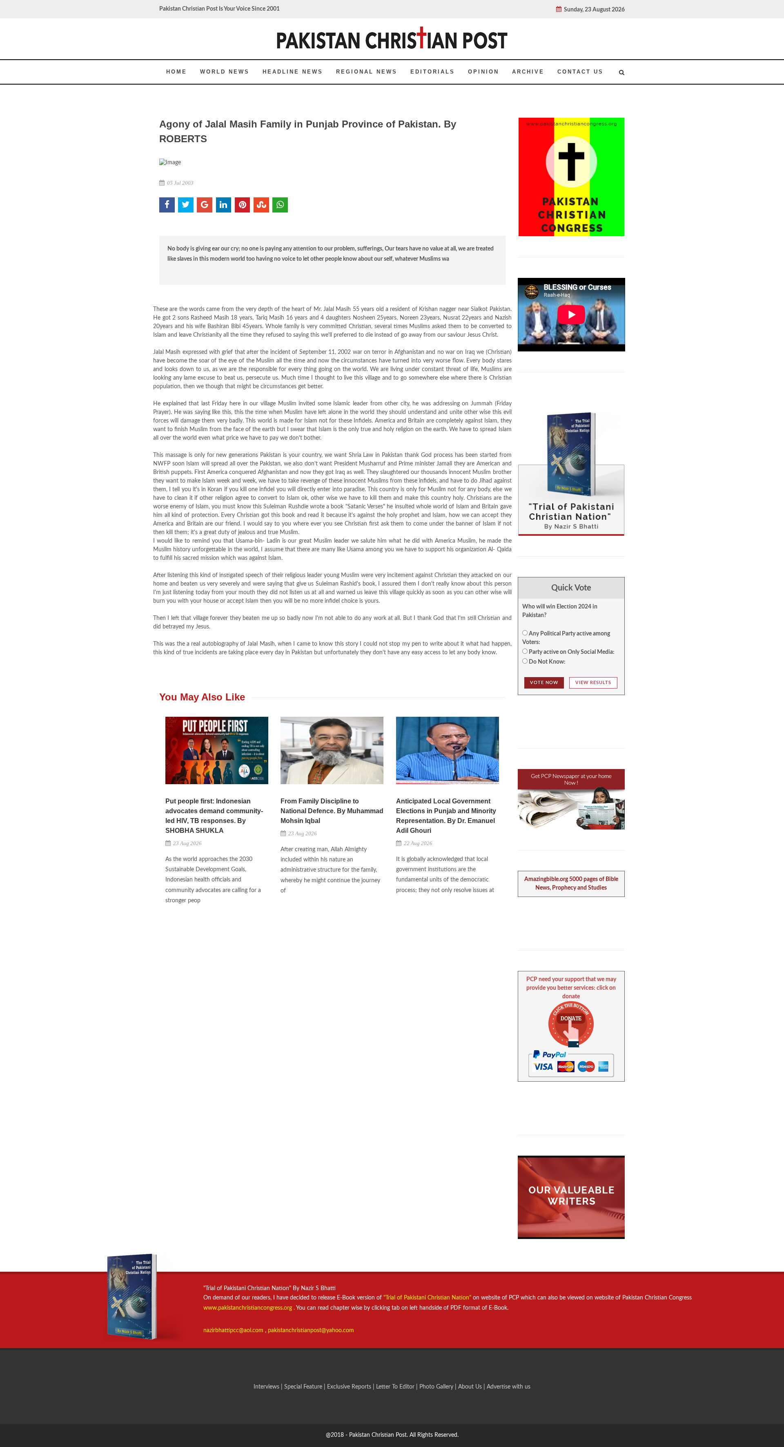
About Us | (472, 1387)
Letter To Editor (396, 1387)
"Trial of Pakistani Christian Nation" (428, 1298)
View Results (593, 682)
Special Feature (304, 1387)
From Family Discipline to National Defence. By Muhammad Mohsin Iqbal (332, 811)
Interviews (267, 1387)
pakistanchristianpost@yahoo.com (311, 1330)
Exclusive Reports (350, 1387)
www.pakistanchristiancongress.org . (249, 1308)
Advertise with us (508, 1387)
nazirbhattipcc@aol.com (234, 1330)
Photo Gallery (436, 1387)
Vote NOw (544, 682)
